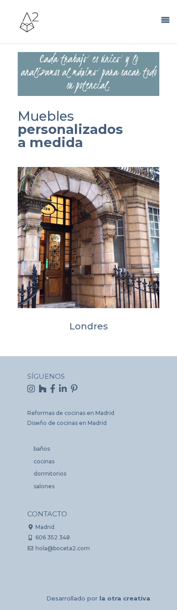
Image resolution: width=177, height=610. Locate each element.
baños (42, 448)
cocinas (44, 461)
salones (44, 486)
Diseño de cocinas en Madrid (67, 422)
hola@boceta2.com (62, 548)
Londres (88, 326)
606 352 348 (52, 537)
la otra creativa (124, 598)
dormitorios (50, 473)
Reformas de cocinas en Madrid (70, 413)
